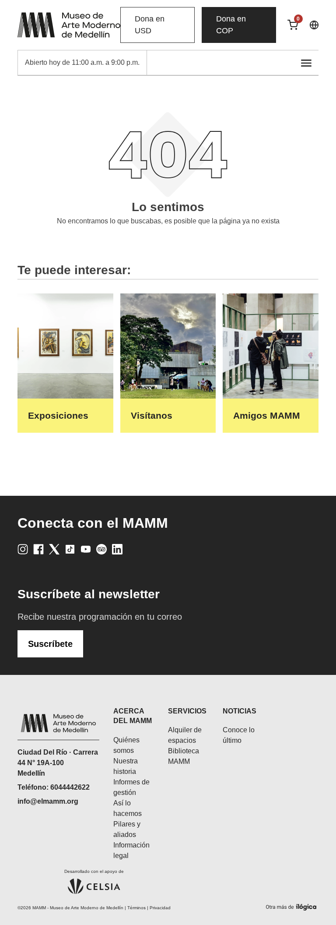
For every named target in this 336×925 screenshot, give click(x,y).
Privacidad (160, 907)
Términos (136, 907)
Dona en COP (231, 24)
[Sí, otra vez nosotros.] (292, 905)
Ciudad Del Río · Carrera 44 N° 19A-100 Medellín (58, 762)
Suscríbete (50, 644)
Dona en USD (149, 24)
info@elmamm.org (48, 801)
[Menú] (306, 62)
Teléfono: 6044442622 (54, 787)
